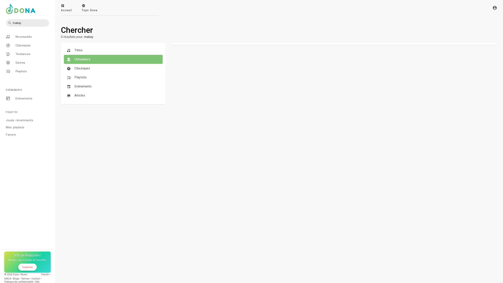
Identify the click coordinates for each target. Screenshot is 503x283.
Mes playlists (15, 127)
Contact (35, 278)
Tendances (22, 54)
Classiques (22, 45)
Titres (78, 50)
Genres (19, 62)
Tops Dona (89, 10)
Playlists (20, 71)
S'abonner (27, 267)
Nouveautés (23, 37)
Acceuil (66, 10)
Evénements (23, 98)
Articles (79, 95)
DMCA (7, 278)
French (45, 274)
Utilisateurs (82, 59)
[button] (27, 23)
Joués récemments (19, 120)
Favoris (11, 134)
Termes (25, 278)
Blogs (16, 278)
